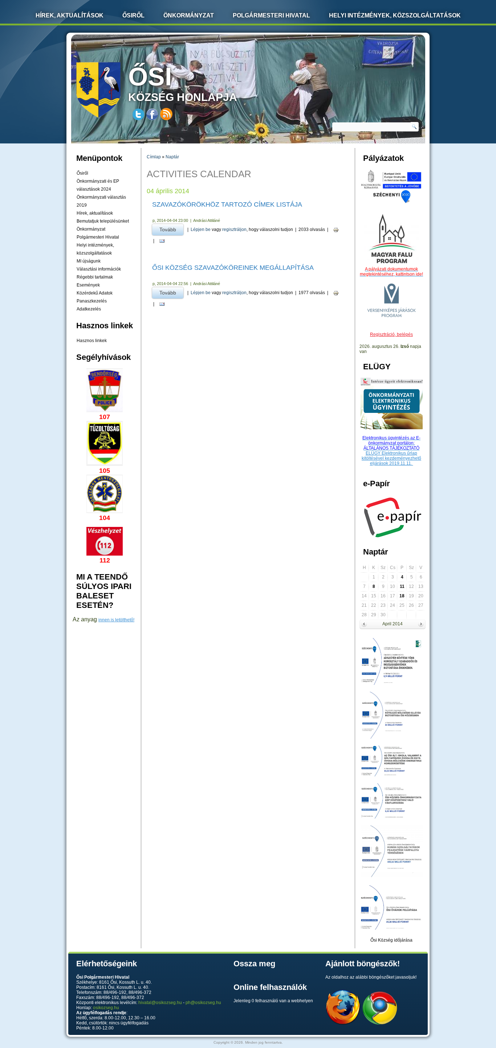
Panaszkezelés (92, 301)
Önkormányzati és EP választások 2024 (98, 185)
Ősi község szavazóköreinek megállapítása (233, 267)
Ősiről (133, 15)
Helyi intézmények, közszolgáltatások (395, 15)
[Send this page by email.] (161, 241)
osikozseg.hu (106, 1007)
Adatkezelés (89, 309)
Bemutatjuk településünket (103, 221)
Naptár (172, 156)
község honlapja (182, 82)
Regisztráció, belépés (391, 334)
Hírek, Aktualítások (69, 15)
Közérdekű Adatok (95, 293)
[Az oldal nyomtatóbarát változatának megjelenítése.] (335, 229)
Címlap (154, 156)
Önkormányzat (188, 15)
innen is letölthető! (116, 619)
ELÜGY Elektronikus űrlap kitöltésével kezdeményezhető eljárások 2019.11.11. (391, 458)
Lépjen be (201, 229)
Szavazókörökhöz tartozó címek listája (227, 204)
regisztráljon (234, 229)
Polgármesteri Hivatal (271, 15)
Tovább (171, 229)
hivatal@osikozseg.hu (160, 1002)
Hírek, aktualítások (95, 213)
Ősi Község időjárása (391, 940)
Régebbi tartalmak (95, 277)
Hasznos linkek (92, 340)
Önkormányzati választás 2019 (101, 201)
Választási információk (99, 269)
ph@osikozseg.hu (203, 1002)
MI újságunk (89, 261)
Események (88, 285)
